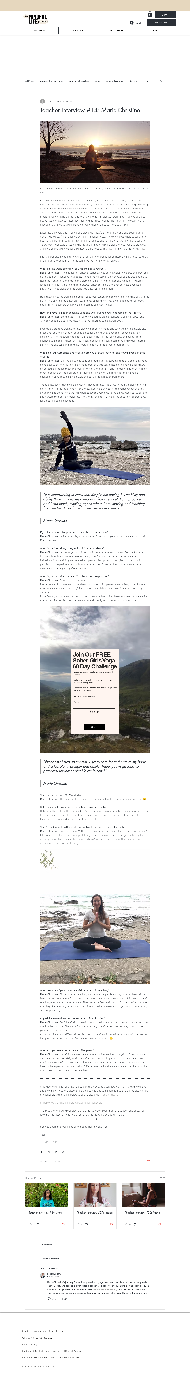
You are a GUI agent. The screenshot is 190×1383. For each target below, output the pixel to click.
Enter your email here (84, 696)
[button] (94, 727)
